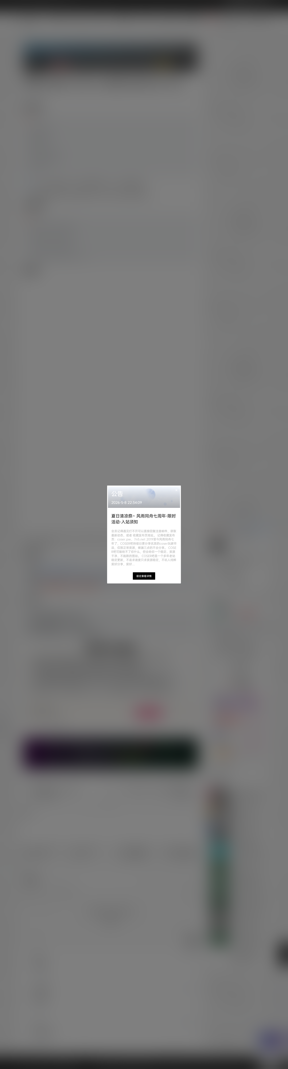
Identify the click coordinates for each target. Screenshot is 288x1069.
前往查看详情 (144, 576)
